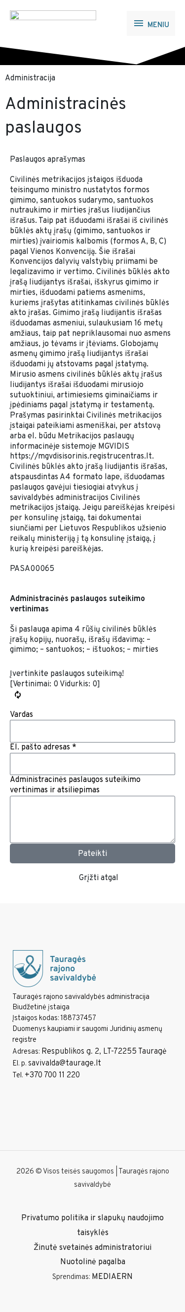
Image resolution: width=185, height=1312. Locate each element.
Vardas (21, 715)
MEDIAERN (112, 1277)
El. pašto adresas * (43, 747)
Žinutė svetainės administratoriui (92, 1248)
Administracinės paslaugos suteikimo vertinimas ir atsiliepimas (75, 785)
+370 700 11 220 (52, 1075)
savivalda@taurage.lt (64, 1063)
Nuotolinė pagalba (92, 1262)
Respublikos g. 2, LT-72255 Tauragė (104, 1052)
